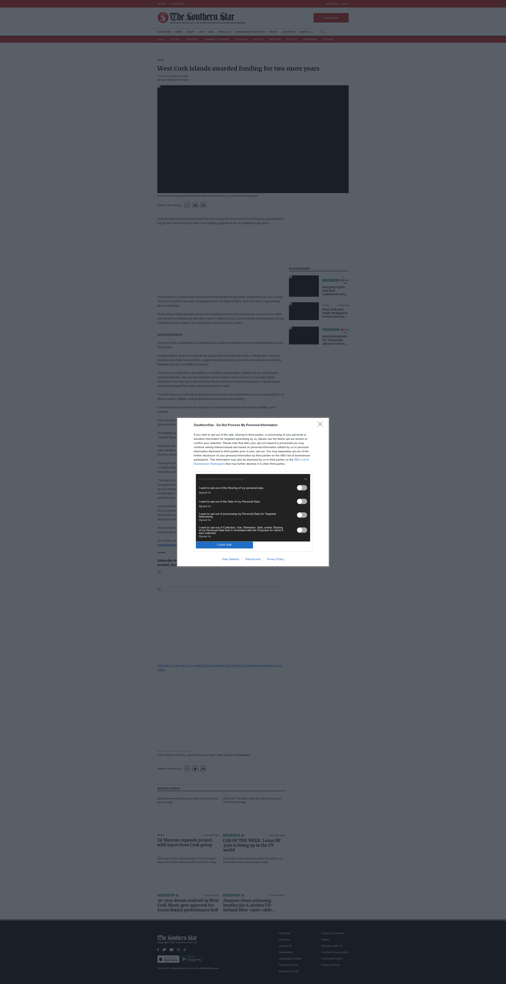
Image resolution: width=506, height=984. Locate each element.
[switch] (302, 487)
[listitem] (253, 479)
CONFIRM (224, 544)
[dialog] (253, 492)
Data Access (253, 559)
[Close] (321, 425)
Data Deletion (230, 559)
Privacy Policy (275, 559)
